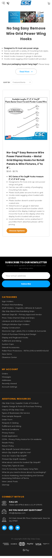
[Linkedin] (11, 527)
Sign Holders (7, 301)
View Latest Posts (10, 481)
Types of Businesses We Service (16, 413)
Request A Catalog (10, 423)
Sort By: (6, 82)
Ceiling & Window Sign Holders (15, 324)
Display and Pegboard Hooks (15, 337)
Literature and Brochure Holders (16, 321)
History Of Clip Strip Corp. (13, 410)
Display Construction (11, 328)
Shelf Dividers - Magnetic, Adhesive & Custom (22, 308)
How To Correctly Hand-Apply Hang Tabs (20, 469)
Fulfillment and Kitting (11, 341)
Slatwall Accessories (10, 347)
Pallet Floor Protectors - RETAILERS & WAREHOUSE (25, 351)
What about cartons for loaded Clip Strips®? (21, 462)
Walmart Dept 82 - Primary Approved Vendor (22, 314)
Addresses (6, 380)
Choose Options (17, 230)
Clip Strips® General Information (16, 449)
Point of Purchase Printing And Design (19, 334)
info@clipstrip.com (17, 513)
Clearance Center (9, 357)
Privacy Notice (8, 433)
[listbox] (21, 82)
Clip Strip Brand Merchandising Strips (18, 311)
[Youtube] (17, 527)
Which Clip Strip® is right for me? (16, 452)
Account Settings (9, 387)
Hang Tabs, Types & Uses (13, 465)
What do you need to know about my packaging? (24, 472)
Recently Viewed (9, 383)
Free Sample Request (11, 416)
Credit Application (10, 436)
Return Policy (8, 446)
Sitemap (5, 485)
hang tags (32, 64)
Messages (6, 377)
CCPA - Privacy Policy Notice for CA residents (21, 439)
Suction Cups (8, 344)
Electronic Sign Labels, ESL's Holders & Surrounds (24, 331)
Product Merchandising (12, 304)
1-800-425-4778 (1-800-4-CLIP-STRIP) (25, 505)
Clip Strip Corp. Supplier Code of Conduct (20, 403)
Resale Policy (8, 442)
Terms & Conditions (10, 429)
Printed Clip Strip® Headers (14, 459)
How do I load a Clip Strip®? (14, 456)
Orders (5, 373)
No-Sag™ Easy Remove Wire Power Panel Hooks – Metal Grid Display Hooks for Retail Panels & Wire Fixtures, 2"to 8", (25, 160)
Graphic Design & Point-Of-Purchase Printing (22, 406)
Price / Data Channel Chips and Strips (18, 318)
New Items (7, 354)
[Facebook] (4, 527)
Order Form (7, 419)
